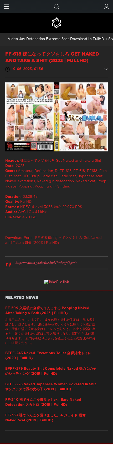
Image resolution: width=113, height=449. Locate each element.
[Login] (106, 6)
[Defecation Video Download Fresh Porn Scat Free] (56, 23)
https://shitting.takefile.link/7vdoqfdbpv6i (46, 262)
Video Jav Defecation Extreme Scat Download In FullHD (56, 39)
